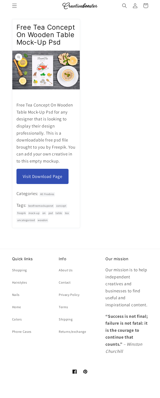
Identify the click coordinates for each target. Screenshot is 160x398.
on (44, 213)
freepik (21, 213)
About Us (66, 270)
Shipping (66, 319)
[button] (14, 5)
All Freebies (47, 194)
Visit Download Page (42, 176)
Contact (65, 282)
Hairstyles (19, 282)
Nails (16, 295)
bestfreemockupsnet (40, 206)
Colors (17, 319)
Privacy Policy (69, 295)
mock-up (34, 213)
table (59, 213)
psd (51, 213)
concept (61, 206)
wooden (43, 220)
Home (16, 307)
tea (67, 213)
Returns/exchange (72, 331)
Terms (63, 307)
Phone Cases (22, 331)
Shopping (19, 270)
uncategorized (26, 220)
